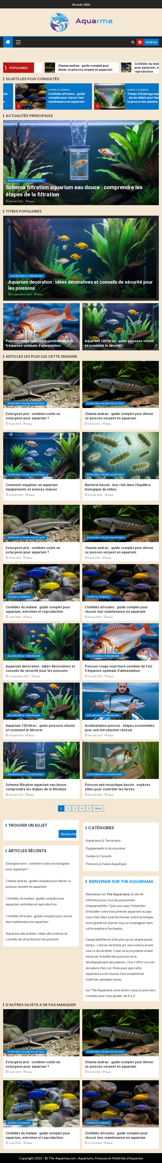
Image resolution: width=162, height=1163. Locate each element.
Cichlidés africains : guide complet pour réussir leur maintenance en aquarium (54, 97)
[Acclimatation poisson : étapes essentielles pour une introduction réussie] (120, 701)
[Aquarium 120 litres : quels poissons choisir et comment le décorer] (120, 326)
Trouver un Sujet (27, 825)
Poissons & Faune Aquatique (26, 403)
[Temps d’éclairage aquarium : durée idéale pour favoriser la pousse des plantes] (97, 96)
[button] (18, 42)
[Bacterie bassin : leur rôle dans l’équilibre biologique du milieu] (120, 455)
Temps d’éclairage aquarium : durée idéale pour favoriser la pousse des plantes (135, 97)
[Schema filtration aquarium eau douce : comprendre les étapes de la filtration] (41, 760)
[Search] (132, 42)
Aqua (31, 201)
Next (98, 808)
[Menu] (18, 42)
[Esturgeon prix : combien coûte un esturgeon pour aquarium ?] (41, 384)
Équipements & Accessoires (25, 180)
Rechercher (68, 834)
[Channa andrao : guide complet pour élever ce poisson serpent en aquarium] (120, 384)
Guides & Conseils (47, 89)
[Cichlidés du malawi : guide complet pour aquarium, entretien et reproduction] (41, 582)
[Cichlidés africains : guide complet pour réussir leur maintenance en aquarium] (18, 96)
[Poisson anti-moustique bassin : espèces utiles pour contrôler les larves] (81, 162)
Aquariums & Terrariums (26, 276)
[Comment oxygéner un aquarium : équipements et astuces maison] (41, 455)
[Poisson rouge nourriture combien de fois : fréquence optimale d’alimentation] (41, 326)
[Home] (8, 42)
